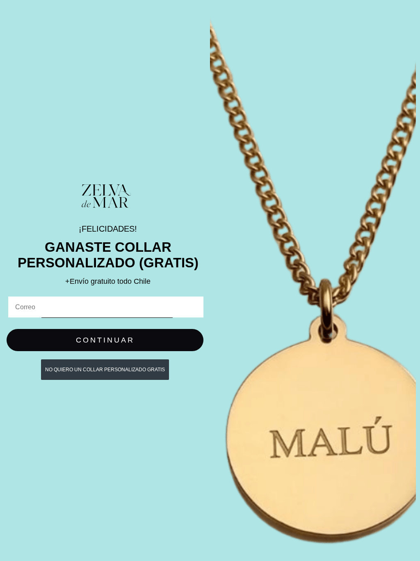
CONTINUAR (105, 340)
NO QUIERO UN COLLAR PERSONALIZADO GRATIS (105, 369)
